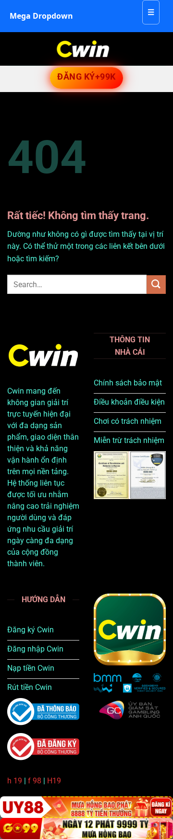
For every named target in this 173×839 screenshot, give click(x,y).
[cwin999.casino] (83, 49)
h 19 (14, 780)
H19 (54, 780)
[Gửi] (156, 284)
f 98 (34, 780)
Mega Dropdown (41, 16)
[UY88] (86, 807)
